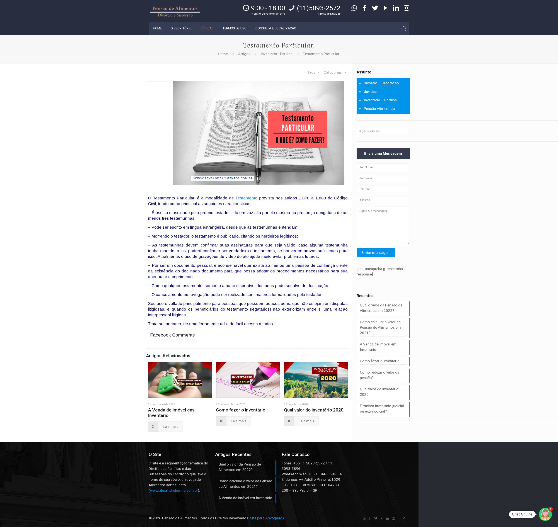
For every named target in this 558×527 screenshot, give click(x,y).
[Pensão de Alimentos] (175, 11)
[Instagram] (406, 9)
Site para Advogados (267, 518)
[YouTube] (385, 9)
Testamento (246, 198)
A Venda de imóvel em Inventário (378, 347)
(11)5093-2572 (318, 8)
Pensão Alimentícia (379, 108)
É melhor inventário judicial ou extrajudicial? (382, 408)
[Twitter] (375, 9)
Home (223, 54)
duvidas (370, 91)
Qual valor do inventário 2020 (314, 410)
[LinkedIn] (396, 9)
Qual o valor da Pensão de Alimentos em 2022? (381, 308)
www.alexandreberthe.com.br (174, 490)
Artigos (244, 54)
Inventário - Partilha (277, 54)
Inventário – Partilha (380, 100)
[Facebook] (364, 9)
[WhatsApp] (354, 9)
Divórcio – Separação (381, 83)
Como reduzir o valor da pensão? (379, 375)
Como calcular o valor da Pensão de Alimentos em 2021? (380, 327)
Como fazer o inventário (240, 410)
